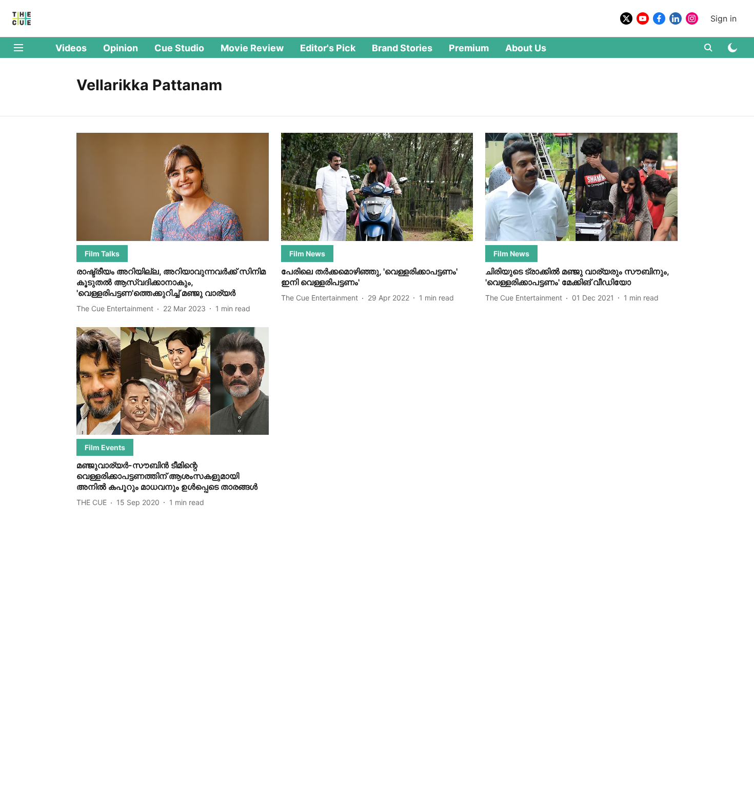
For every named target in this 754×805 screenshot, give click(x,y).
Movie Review (252, 48)
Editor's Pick (327, 48)
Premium (469, 48)
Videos (71, 48)
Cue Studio (179, 48)
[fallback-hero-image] (172, 187)
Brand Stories (402, 48)
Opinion (120, 48)
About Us (525, 48)
